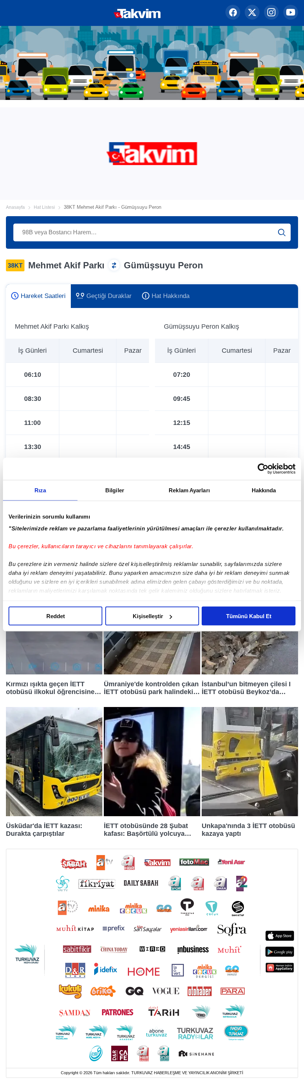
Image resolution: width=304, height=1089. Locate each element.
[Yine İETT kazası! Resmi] (250, 814)
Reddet (55, 616)
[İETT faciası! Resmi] (54, 672)
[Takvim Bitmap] (113, 13)
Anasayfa (15, 207)
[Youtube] (290, 13)
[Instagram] (271, 13)
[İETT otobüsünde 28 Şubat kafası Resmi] (152, 814)
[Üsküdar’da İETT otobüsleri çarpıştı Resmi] (54, 814)
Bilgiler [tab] (114, 490)
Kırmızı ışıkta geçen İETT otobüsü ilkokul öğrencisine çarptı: (50, 687)
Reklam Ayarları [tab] (189, 490)
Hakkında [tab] (264, 490)
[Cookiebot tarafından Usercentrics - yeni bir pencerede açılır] (263, 469)
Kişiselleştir (148, 616)
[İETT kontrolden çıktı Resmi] (152, 672)
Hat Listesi (44, 207)
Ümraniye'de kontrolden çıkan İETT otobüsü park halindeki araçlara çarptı (151, 687)
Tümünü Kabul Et (248, 616)
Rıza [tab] (40, 490)
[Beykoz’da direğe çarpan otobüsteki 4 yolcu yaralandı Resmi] (250, 672)
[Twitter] (252, 13)
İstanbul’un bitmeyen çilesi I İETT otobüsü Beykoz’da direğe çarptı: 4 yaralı (246, 687)
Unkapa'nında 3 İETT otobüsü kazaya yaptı (248, 829)
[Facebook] (232, 13)
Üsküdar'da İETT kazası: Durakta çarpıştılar (44, 829)
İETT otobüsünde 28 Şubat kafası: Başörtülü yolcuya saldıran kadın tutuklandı (146, 829)
